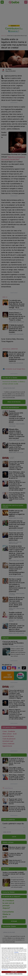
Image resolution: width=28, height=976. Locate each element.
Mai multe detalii (16, 952)
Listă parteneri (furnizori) (5, 969)
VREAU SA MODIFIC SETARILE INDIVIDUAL (14, 973)
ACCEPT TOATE (14, 971)
